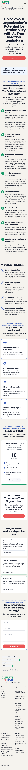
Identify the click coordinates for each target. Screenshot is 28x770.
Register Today (14, 480)
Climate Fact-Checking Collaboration (20, 702)
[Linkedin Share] (13, 670)
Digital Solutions (7, 666)
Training (3, 695)
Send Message (14, 646)
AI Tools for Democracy (7, 755)
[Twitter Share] (7, 670)
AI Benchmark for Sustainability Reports (20, 695)
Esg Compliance (7, 663)
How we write (18, 10)
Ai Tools (16, 660)
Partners (3, 693)
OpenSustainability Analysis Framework (19, 751)
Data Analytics (4, 745)
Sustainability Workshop (10, 657)
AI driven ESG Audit (19, 735)
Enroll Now (15, 516)
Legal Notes (11, 683)
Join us (3, 697)
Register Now (15, 58)
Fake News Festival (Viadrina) (19, 727)
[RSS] (2, 765)
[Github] (8, 765)
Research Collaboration (7, 740)
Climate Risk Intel (19, 721)
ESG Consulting (5, 737)
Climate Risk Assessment (4, 742)
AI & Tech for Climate (6, 747)
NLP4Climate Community (18, 706)
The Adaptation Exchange (18, 724)
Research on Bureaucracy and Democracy (19, 718)
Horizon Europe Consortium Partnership (20, 691)
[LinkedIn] (5, 765)
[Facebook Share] (10, 670)
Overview (17, 689)
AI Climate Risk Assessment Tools (19, 740)
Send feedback (10, 10)
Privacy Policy (17, 683)
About (2, 691)
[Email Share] (18, 670)
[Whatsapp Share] (15, 670)
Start (2, 689)
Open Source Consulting (7, 749)
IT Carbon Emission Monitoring (19, 747)
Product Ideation (7, 660)
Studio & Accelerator (6, 735)
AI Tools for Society (19, 737)
